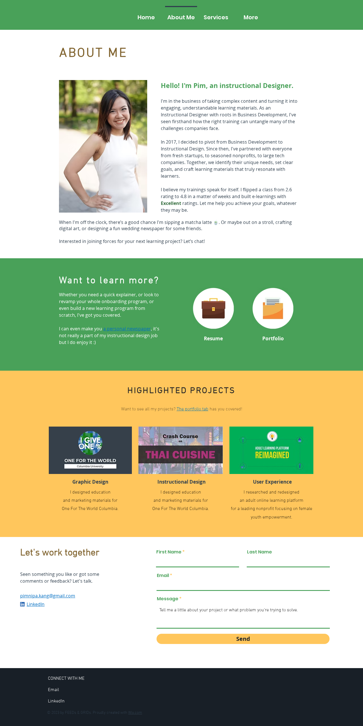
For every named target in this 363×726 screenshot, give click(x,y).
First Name (169, 552)
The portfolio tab (192, 409)
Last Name (259, 552)
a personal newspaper (127, 329)
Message (167, 599)
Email (163, 575)
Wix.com (135, 712)
